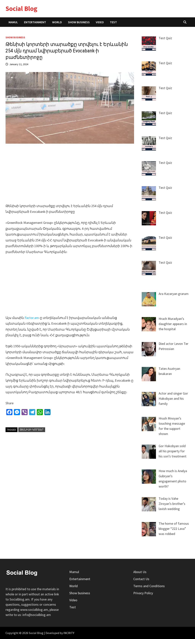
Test (113, 22)
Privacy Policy (143, 593)
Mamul (13, 22)
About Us (139, 572)
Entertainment (35, 22)
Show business (79, 22)
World (57, 22)
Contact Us (141, 579)
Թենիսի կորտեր (32, 429)
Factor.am (32, 317)
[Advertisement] (69, 176)
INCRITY (68, 633)
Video (100, 22)
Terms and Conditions (149, 586)
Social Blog (21, 8)
